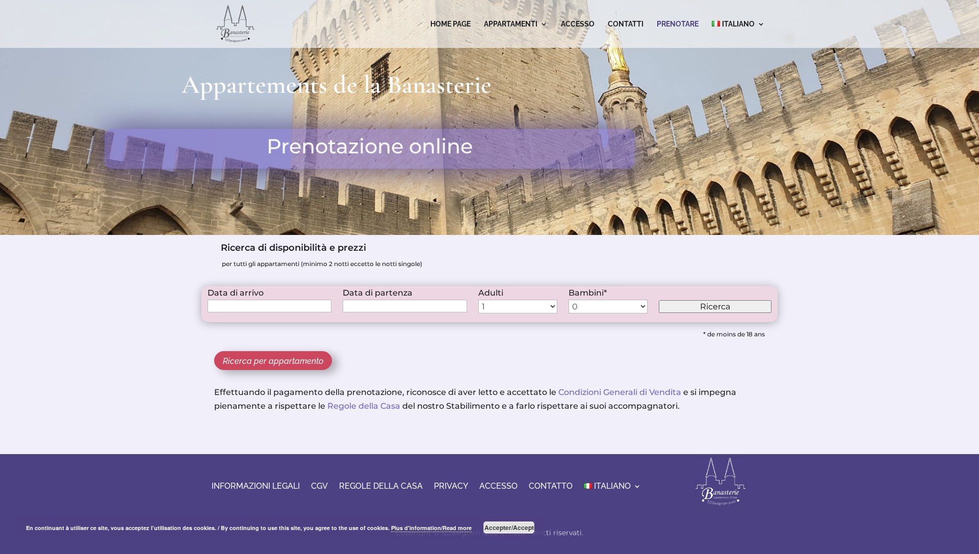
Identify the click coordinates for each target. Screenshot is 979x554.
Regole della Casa (363, 406)
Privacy (451, 485)
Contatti (625, 24)
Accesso (578, 24)
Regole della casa (381, 485)
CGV (319, 485)
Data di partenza (378, 293)
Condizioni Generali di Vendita (619, 392)
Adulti (490, 293)
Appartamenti (510, 24)
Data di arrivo (236, 293)
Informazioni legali (256, 485)
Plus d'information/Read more (431, 528)
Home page (450, 24)
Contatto (551, 485)
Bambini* (588, 293)
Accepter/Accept (509, 527)
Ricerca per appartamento (273, 361)
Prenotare (678, 24)
